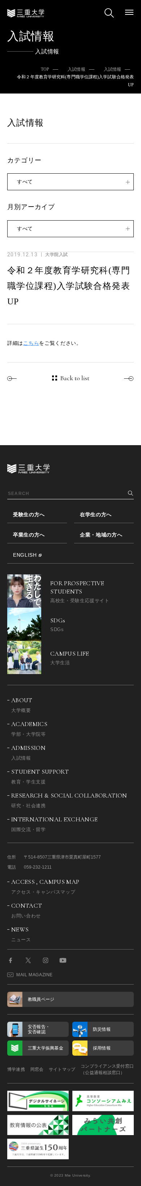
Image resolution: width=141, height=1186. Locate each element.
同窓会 (37, 1069)
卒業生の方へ (29, 535)
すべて (25, 181)
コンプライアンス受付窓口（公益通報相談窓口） (107, 1069)
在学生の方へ (96, 514)
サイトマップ (62, 1069)
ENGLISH (25, 555)
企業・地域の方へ (101, 535)
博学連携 (16, 1069)
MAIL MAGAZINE (34, 975)
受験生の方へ (29, 514)
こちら (31, 343)
